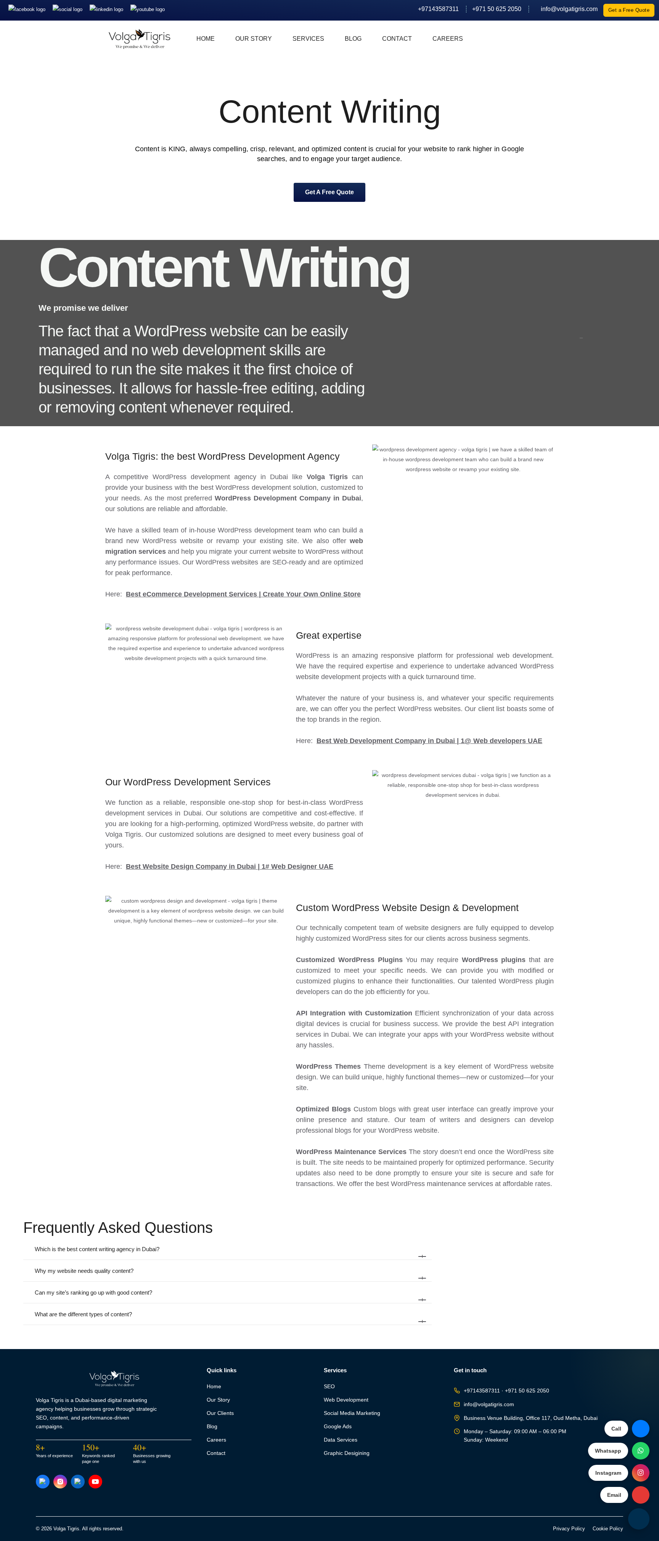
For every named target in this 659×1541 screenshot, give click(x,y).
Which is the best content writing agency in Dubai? (229, 1253)
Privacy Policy (569, 1528)
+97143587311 (438, 9)
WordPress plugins (494, 960)
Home (205, 38)
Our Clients (220, 1413)
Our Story (253, 38)
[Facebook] (27, 9)
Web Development (346, 1400)
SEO (329, 1386)
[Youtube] (147, 9)
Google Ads (338, 1426)
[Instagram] (68, 9)
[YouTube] (95, 1481)
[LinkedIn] (107, 9)
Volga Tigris (329, 477)
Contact (397, 38)
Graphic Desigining (347, 1453)
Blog (353, 38)
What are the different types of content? (229, 1318)
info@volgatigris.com (566, 9)
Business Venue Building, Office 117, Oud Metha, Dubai (531, 1418)
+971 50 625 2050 (496, 9)
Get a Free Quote (628, 10)
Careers (447, 38)
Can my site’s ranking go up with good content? (229, 1296)
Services (308, 38)
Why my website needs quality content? (229, 1274)
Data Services (340, 1440)
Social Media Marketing (352, 1413)
